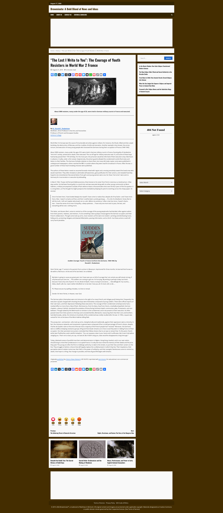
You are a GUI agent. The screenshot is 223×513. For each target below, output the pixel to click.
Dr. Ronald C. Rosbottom (61, 129)
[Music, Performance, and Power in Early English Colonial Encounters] (120, 449)
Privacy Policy (110, 503)
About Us (59, 15)
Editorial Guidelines (80, 15)
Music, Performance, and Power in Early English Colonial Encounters (120, 461)
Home (52, 15)
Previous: (63, 432)
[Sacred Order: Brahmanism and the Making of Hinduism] (92, 449)
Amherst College (56, 135)
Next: (116, 432)
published (60, 359)
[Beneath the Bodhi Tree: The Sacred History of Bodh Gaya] (64, 449)
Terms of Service (99, 503)
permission (102, 359)
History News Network (73, 359)
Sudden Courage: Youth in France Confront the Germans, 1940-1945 (91, 261)
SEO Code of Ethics (122, 503)
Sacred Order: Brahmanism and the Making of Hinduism (90, 461)
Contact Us (68, 15)
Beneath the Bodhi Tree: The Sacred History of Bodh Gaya (62, 461)
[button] (171, 14)
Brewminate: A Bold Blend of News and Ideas (74, 9)
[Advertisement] (104, 32)
